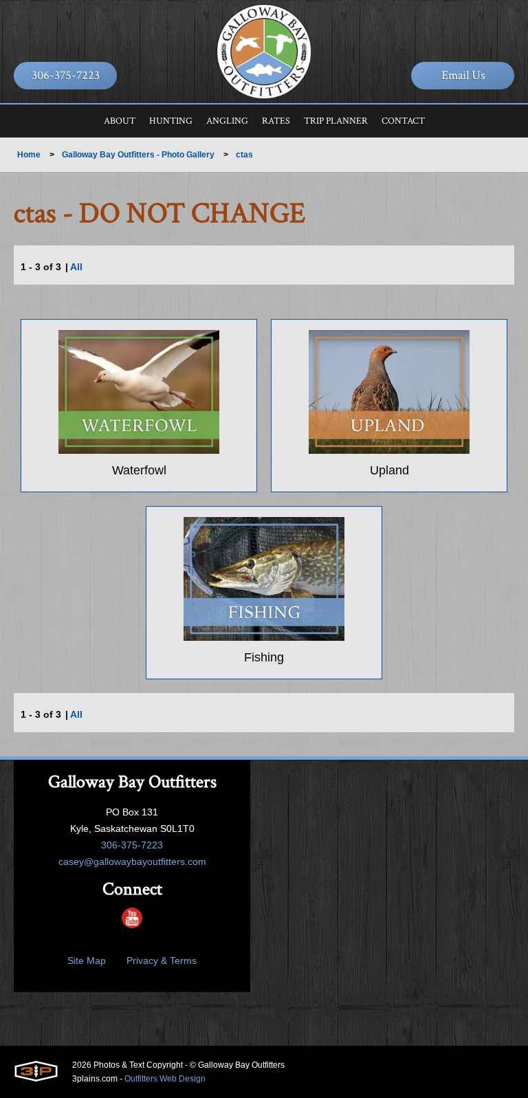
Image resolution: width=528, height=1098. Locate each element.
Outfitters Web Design (165, 1079)
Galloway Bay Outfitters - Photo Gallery (138, 155)
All (76, 266)
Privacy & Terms (161, 960)
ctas (244, 155)
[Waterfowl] (139, 392)
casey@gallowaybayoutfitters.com (132, 861)
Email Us (463, 75)
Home (29, 155)
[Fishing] (264, 579)
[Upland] (389, 392)
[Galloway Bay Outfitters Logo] (264, 51)
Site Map (86, 960)
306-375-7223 (66, 75)
